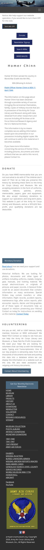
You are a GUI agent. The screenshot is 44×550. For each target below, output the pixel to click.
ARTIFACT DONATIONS (15, 432)
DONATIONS (11, 406)
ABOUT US (10, 404)
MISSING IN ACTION (14, 456)
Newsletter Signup (22, 42)
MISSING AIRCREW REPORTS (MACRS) (22, 461)
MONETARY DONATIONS (16, 434)
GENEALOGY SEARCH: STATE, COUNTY (22, 467)
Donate (22, 35)
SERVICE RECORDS (14, 469)
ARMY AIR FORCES (13, 447)
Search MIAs (22, 49)
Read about (7, 266)
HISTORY (9, 401)
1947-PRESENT (12, 444)
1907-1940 (10, 439)
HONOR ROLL (11, 475)
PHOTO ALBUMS (13, 429)
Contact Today (22, 314)
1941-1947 (10, 441)
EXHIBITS (10, 453)
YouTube (9, 484)
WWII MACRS (22, 56)
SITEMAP (9, 420)
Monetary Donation (13, 260)
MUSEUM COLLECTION (15, 426)
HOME (8, 390)
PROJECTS (10, 398)
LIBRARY (9, 396)
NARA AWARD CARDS (14, 464)
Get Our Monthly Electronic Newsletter (22, 385)
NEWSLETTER (11, 409)
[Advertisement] (22, 234)
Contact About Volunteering (17, 371)
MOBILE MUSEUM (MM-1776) (18, 472)
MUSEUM (10, 393)
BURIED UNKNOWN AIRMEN (18, 458)
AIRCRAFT (10, 477)
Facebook (10, 482)
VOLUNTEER (11, 412)
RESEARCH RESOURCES (15, 417)
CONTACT (10, 414)
